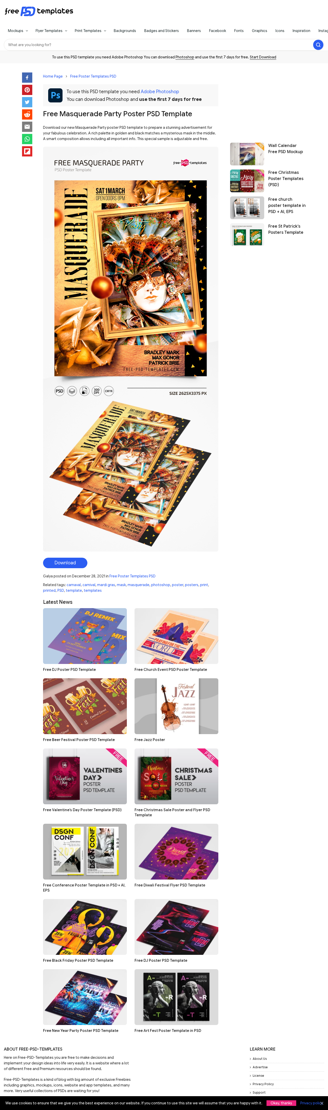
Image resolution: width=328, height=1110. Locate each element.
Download (65, 563)
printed (49, 590)
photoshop (160, 585)
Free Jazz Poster (150, 739)
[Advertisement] (268, 100)
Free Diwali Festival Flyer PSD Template (170, 885)
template (74, 590)
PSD (60, 590)
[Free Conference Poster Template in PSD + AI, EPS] (85, 852)
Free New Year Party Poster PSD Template (80, 1030)
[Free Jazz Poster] (176, 706)
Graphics (259, 30)
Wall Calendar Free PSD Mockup (285, 148)
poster (177, 585)
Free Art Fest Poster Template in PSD (168, 1030)
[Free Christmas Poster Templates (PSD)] (247, 181)
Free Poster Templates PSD (93, 76)
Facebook (217, 30)
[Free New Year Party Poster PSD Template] (85, 997)
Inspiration (301, 30)
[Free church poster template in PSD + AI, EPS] (247, 207)
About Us (260, 1059)
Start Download (263, 57)
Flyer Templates (49, 30)
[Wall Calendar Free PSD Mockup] (247, 154)
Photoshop (185, 57)
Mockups (15, 30)
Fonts (239, 30)
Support (259, 1092)
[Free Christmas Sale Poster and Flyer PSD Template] (176, 776)
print (204, 585)
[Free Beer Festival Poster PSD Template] (85, 706)
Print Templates (88, 30)
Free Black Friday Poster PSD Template (78, 960)
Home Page (53, 76)
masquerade (138, 585)
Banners (194, 30)
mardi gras (106, 585)
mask (121, 585)
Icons (279, 30)
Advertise (260, 1067)
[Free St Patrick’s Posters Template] (247, 234)
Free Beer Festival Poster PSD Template (79, 739)
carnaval (74, 585)
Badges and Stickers (161, 30)
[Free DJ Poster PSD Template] (85, 636)
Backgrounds (125, 30)
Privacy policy (311, 1103)
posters (191, 585)
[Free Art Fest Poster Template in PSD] (176, 997)
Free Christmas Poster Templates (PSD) (285, 178)
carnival (89, 585)
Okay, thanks (281, 1103)
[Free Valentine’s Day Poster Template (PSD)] (85, 776)
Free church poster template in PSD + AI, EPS (287, 205)
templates (93, 590)
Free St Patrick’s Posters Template (285, 229)
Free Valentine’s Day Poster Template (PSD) (82, 810)
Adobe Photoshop (160, 91)
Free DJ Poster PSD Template (69, 669)
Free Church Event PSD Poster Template (171, 669)
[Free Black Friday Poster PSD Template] (85, 927)
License (258, 1075)
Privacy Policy (263, 1084)
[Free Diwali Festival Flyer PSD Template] (176, 852)
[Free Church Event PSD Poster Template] (176, 636)
